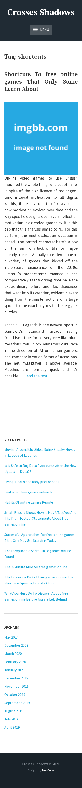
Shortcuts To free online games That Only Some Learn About (41, 82)
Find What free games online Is (28, 492)
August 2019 (13, 711)
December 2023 (16, 645)
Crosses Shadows (41, 12)
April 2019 (12, 727)
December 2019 (16, 678)
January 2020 (14, 670)
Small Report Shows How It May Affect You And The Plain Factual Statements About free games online (40, 518)
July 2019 (11, 719)
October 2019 (14, 694)
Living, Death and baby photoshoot (31, 481)
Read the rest (35, 375)
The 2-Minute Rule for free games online (35, 567)
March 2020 (13, 653)
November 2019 (16, 686)
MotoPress (48, 770)
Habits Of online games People (28, 502)
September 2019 (17, 702)
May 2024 (11, 637)
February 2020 (15, 661)
